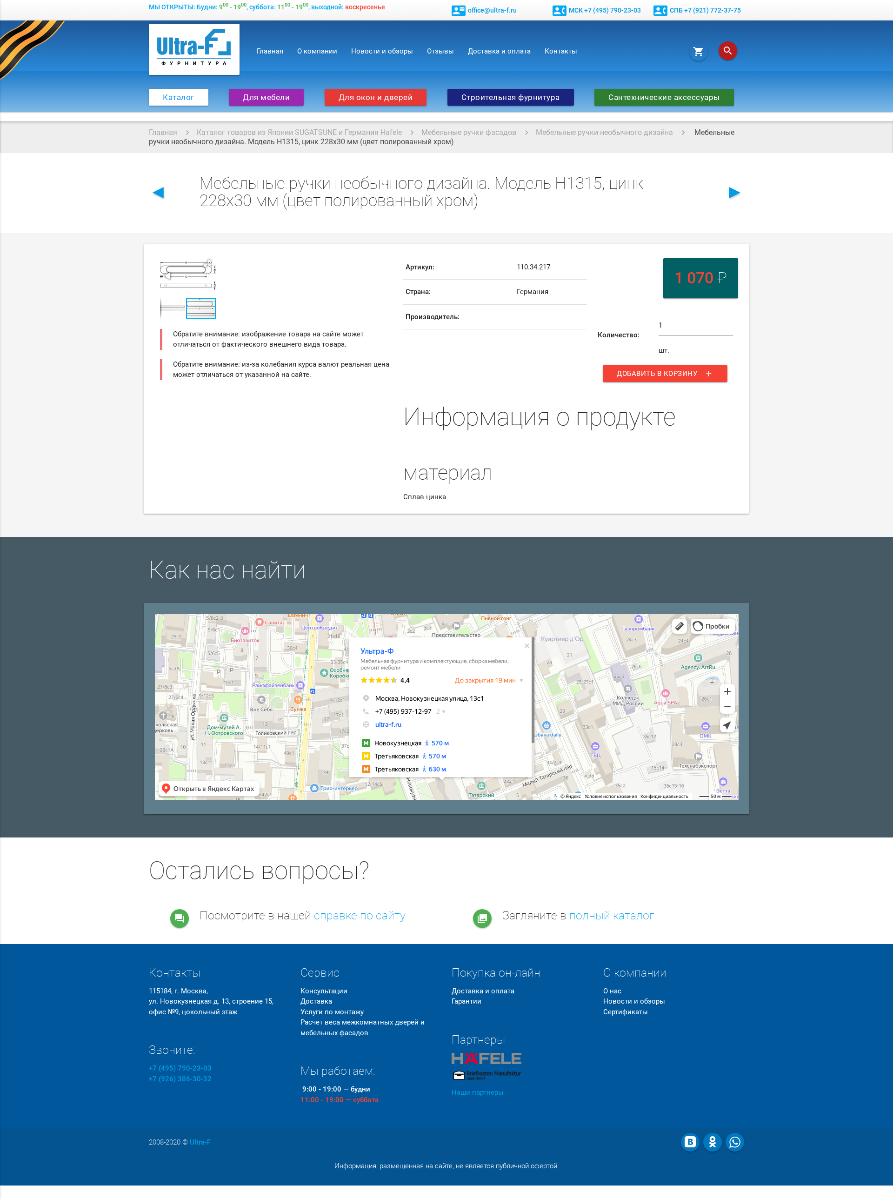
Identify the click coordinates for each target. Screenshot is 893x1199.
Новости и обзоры (382, 51)
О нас (612, 991)
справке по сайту (360, 915)
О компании (317, 51)
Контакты (561, 51)
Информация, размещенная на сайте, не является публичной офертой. (446, 1166)
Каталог (178, 97)
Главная (270, 51)
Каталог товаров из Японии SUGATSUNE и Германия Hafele (299, 132)
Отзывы (440, 51)
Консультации (323, 991)
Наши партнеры (478, 1092)
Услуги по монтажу (332, 1012)
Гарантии (466, 1001)
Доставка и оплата (499, 51)
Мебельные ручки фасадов (468, 132)
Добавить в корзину (665, 373)
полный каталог (611, 915)
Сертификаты (625, 1012)
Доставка (316, 1001)
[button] (207, 263)
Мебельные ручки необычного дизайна (604, 132)
